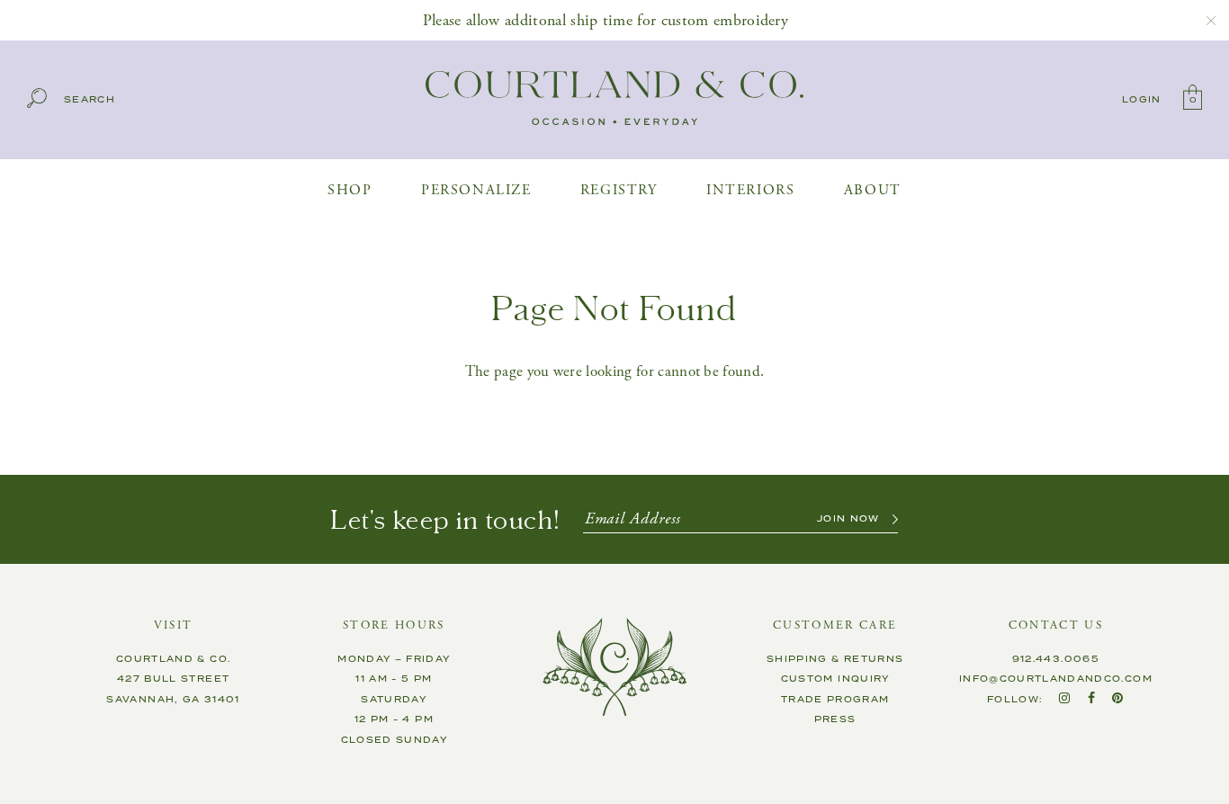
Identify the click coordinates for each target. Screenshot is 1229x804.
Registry (619, 190)
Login (1142, 100)
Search (89, 100)
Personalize (476, 190)
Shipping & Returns (835, 659)
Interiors (750, 190)
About (873, 190)
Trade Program (835, 699)
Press (835, 719)
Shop (349, 190)
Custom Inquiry (835, 679)
